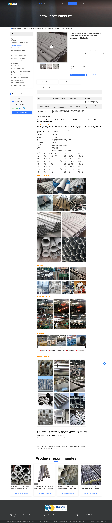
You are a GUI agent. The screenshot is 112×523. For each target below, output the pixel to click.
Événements (48, 3)
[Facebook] (104, 363)
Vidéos (54, 3)
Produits (41, 3)
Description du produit (70, 82)
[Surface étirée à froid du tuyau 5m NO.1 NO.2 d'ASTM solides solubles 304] (91, 474)
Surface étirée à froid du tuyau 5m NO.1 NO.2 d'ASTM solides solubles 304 (91, 487)
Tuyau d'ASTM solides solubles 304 (55, 446)
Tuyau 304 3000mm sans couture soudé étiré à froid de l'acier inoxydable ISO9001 (20, 487)
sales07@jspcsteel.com (21, 101)
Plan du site (8, 521)
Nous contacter (61, 3)
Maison (25, 3)
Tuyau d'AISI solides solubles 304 (75, 446)
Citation (73, 3)
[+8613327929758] (24, 108)
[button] (69, 129)
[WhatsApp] (17, 108)
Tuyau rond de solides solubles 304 (47, 448)
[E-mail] (20, 108)
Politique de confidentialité (18, 521)
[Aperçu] (12, 4)
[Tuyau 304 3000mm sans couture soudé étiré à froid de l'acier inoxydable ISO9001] (21, 474)
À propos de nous (33, 3)
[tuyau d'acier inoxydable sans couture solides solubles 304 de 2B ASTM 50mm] (68, 474)
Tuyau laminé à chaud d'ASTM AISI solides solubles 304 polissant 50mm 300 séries (44, 487)
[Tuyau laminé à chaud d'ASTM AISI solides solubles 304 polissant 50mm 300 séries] (44, 474)
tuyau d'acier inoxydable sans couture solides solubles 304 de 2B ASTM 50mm (67, 487)
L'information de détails (47, 82)
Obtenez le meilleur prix (77, 75)
